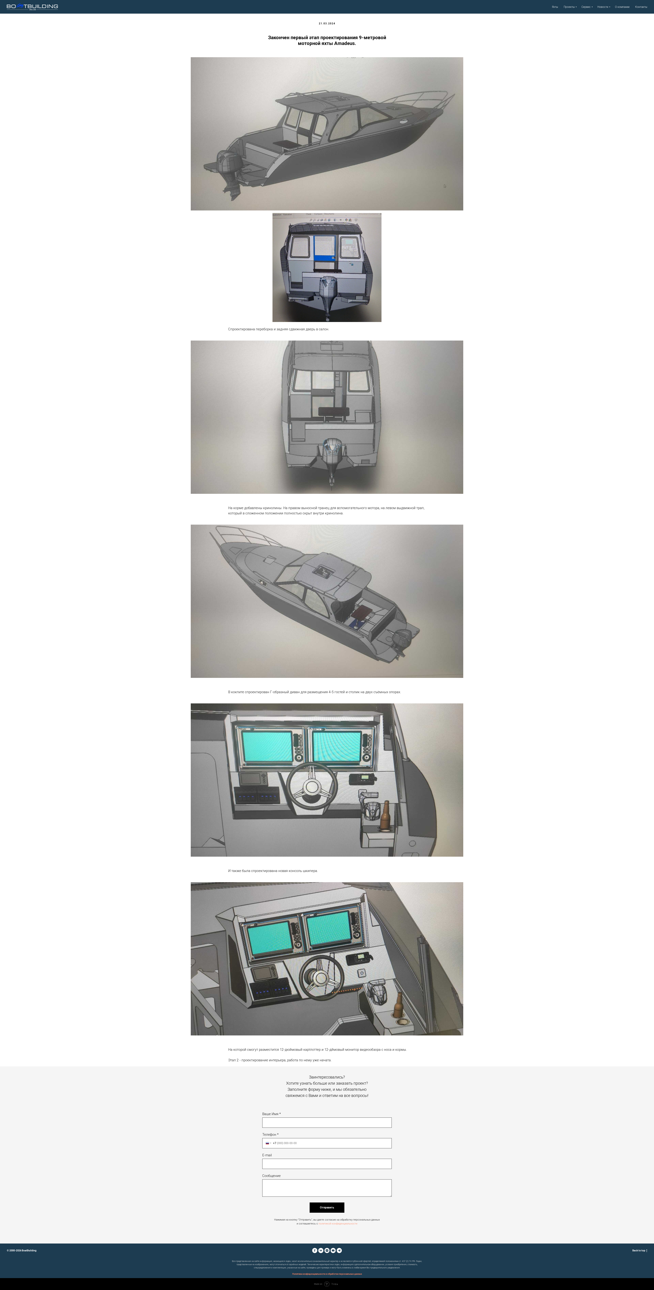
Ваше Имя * (271, 1114)
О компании (622, 7)
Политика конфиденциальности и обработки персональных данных (327, 1274)
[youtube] (333, 1250)
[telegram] (339, 1250)
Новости (602, 7)
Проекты (569, 7)
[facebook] (314, 1250)
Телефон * (270, 1134)
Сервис (586, 7)
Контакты (641, 7)
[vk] (320, 1250)
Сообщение (271, 1176)
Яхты (555, 7)
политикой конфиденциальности (338, 1223)
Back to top (638, 1250)
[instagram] (327, 1250)
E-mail (267, 1155)
